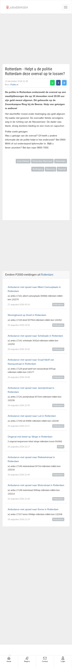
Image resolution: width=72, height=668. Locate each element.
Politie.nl (14, 84)
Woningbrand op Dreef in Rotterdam (27, 315)
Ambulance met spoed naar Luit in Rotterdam (32, 416)
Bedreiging (38, 169)
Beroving (50, 169)
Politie (60, 447)
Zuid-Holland (23, 161)
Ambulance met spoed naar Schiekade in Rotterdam (35, 335)
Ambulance (58, 304)
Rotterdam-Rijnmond (42, 161)
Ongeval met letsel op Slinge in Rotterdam (30, 436)
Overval (62, 169)
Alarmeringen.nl (17, 7)
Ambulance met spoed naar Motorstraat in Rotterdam (36, 485)
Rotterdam (61, 161)
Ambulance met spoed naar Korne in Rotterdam (33, 509)
